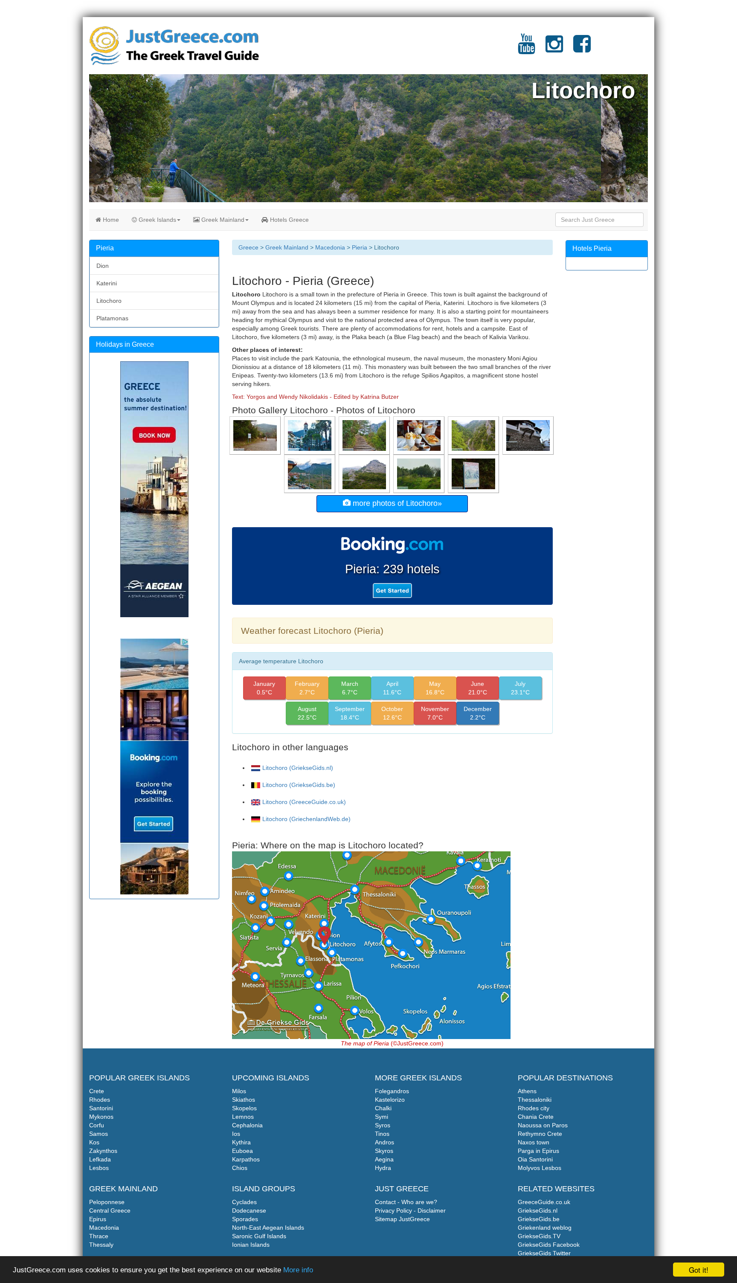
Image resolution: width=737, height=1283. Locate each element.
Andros (384, 1142)
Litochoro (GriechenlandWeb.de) (306, 819)
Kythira (241, 1142)
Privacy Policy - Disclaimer (410, 1210)
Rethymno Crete (540, 1133)
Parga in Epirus (538, 1150)
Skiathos (243, 1099)
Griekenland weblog (545, 1227)
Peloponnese (107, 1202)
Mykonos (101, 1116)
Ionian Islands (251, 1244)
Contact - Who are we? (406, 1202)
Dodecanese (249, 1210)
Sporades (245, 1219)
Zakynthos (103, 1150)
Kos (94, 1142)
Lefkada (100, 1159)
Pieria (359, 247)
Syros (382, 1125)
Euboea (242, 1150)
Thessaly (101, 1244)
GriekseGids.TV (539, 1236)
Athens (527, 1091)
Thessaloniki (534, 1099)
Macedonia (330, 247)
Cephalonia (247, 1125)
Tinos (382, 1133)
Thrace (98, 1236)
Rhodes (99, 1099)
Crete (96, 1091)
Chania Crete (536, 1116)
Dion (102, 265)
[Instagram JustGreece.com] (554, 49)
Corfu (96, 1125)
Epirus (97, 1219)
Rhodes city (533, 1108)
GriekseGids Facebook (549, 1244)
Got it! (698, 1269)
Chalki (383, 1108)
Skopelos (244, 1108)
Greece (248, 247)
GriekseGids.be (539, 1219)
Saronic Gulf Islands (259, 1236)
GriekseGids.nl (537, 1210)
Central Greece (110, 1210)
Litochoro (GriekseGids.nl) (297, 767)
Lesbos (99, 1167)
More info (298, 1270)
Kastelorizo (390, 1099)
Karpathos (246, 1159)
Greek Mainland (222, 219)
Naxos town (533, 1142)
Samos (98, 1133)
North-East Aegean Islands (268, 1227)
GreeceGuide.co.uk (544, 1202)
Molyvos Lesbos (539, 1167)
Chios (239, 1167)
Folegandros (392, 1091)
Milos (239, 1091)
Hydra (383, 1167)
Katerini (106, 283)
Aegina (384, 1159)
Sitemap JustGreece (402, 1219)
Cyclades (244, 1202)
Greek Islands (156, 219)
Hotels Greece (288, 219)
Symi (381, 1116)
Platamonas (112, 318)
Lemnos (243, 1116)
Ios (236, 1133)
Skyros (384, 1150)
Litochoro (109, 300)
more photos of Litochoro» (396, 503)
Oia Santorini (535, 1159)
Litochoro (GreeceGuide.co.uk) (304, 801)
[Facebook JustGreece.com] (582, 49)
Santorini (101, 1108)
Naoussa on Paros (543, 1125)
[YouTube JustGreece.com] (526, 49)
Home (110, 219)
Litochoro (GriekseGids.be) (298, 784)
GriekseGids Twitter (544, 1253)
